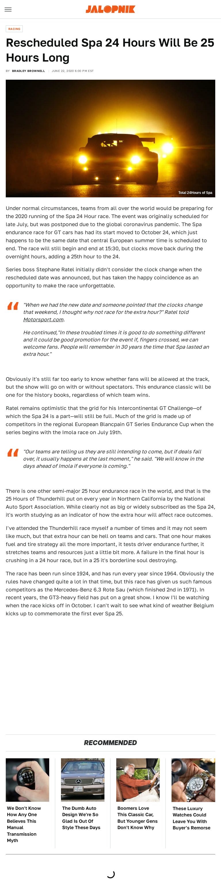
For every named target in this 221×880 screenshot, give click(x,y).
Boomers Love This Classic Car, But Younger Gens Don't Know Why (137, 817)
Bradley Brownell (28, 70)
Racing (14, 28)
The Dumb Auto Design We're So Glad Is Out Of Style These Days (81, 817)
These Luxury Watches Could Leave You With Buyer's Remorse (191, 818)
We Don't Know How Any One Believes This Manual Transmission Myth (24, 824)
